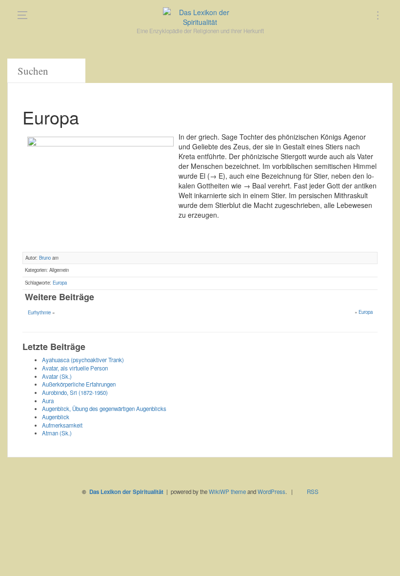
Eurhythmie (39, 312)
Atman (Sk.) (57, 433)
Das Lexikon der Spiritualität (126, 492)
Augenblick (55, 417)
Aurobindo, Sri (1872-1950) (75, 392)
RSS (313, 491)
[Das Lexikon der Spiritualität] (200, 17)
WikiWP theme (227, 491)
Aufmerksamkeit (62, 425)
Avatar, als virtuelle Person (75, 368)
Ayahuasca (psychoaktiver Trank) (83, 360)
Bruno (45, 257)
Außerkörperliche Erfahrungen (79, 384)
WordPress (271, 491)
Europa (60, 282)
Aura (48, 401)
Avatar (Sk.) (57, 376)
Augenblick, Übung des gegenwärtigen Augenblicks (104, 408)
